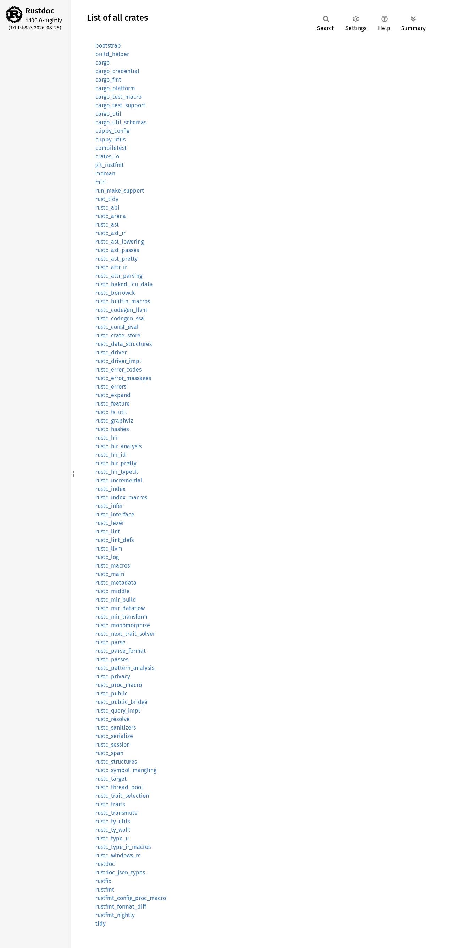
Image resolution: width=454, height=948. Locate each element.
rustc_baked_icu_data (124, 284)
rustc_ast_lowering (119, 241)
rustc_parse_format (120, 651)
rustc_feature (112, 403)
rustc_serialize (114, 736)
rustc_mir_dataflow (120, 608)
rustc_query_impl (117, 710)
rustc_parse (110, 642)
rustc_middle (112, 591)
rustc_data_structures (123, 344)
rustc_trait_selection (122, 795)
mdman (105, 173)
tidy (100, 923)
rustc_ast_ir (110, 233)
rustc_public (111, 693)
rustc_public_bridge (121, 702)
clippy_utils (110, 139)
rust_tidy (106, 199)
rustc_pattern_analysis (124, 668)
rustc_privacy (112, 676)
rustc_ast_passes (117, 250)
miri (100, 182)
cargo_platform (115, 88)
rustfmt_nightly (115, 915)
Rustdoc (40, 11)
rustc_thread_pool (119, 787)
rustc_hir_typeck (116, 471)
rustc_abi (107, 207)
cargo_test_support (120, 105)
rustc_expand (113, 395)
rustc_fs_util (111, 412)
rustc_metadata (116, 582)
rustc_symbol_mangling (125, 770)
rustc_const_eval (117, 327)
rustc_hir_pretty (116, 463)
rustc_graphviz (114, 420)
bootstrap (108, 45)
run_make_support (119, 190)
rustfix (103, 881)
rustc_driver (111, 352)
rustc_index (110, 489)
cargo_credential (117, 71)
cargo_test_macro (118, 96)
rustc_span (109, 753)
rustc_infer (109, 506)
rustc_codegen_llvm (121, 310)
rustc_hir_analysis (118, 446)
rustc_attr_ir (111, 267)
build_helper (112, 54)
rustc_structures (116, 761)
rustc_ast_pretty (116, 258)
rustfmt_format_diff (120, 906)
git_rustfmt (109, 165)
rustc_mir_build (115, 599)
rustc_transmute (116, 812)
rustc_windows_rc (118, 855)
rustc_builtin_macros (122, 301)
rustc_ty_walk (112, 830)
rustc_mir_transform (121, 616)
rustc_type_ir (112, 838)
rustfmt (104, 889)
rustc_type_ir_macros (123, 847)
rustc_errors (110, 386)
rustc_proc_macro (118, 685)
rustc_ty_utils (112, 821)
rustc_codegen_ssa (119, 318)
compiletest (111, 148)
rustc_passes (111, 659)
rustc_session (112, 744)
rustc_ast (107, 224)
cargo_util (108, 113)
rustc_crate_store (117, 335)
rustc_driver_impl (118, 361)
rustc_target (111, 778)
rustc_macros (112, 565)
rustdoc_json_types (120, 872)
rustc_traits (110, 804)
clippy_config (112, 131)
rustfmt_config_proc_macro (130, 898)
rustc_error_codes (118, 369)
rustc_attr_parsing (118, 275)
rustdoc (105, 864)
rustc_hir (106, 437)
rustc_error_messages (123, 378)
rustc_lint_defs (114, 540)
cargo (102, 62)
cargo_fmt (108, 79)
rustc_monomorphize (122, 625)
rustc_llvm (108, 548)
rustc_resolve (112, 719)
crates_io (107, 156)
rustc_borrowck (115, 292)
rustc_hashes (112, 429)
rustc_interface (114, 514)
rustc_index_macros (121, 497)
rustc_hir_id (110, 454)
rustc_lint (107, 531)
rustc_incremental (119, 480)
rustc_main (109, 574)
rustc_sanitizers (115, 727)
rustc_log (107, 557)
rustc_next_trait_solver (125, 633)
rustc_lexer (109, 523)
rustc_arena (110, 216)
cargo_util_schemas (120, 122)
